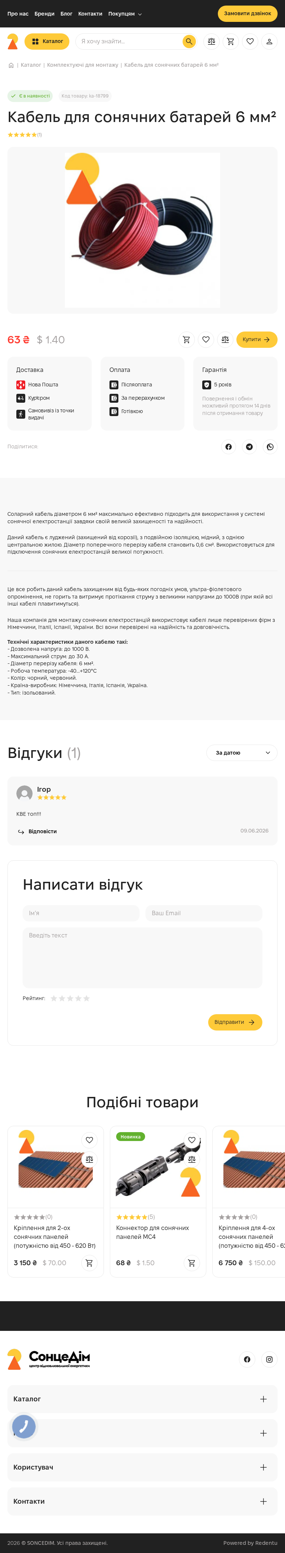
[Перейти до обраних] (250, 41)
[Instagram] (269, 1359)
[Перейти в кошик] (231, 41)
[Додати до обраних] (206, 340)
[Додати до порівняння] (225, 340)
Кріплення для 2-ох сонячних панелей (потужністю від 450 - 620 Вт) (55, 1237)
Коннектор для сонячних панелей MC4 (152, 1232)
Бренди (45, 14)
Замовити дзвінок (247, 13)
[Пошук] (189, 41)
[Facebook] (228, 446)
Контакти (90, 14)
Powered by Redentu (250, 1543)
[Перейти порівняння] (211, 41)
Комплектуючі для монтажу (82, 65)
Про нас (18, 14)
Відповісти (43, 831)
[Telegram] (249, 446)
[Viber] (270, 446)
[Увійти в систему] (269, 41)
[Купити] (186, 340)
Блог (66, 14)
